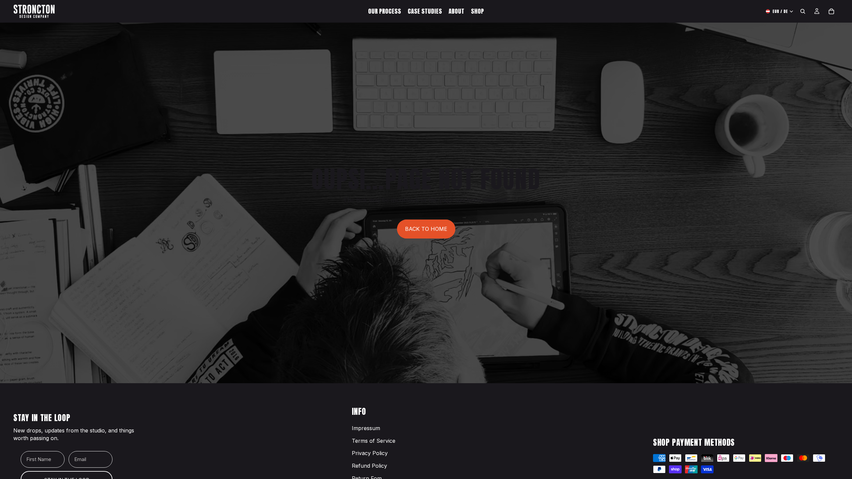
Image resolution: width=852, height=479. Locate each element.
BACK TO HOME (426, 229)
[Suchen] (802, 11)
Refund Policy (369, 465)
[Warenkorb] (831, 11)
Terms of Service (373, 440)
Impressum (366, 428)
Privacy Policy (370, 453)
